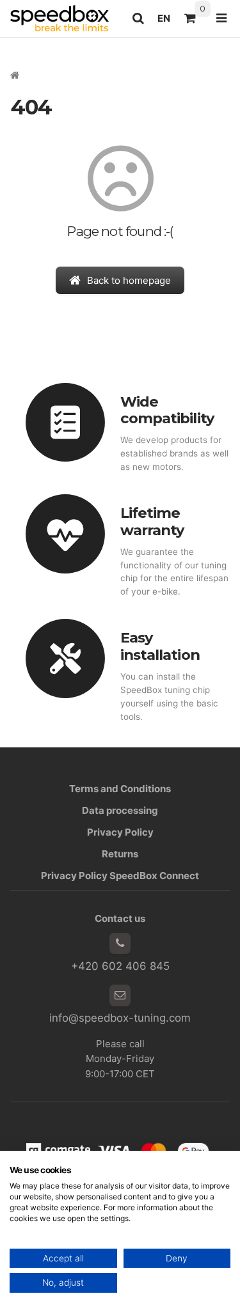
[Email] (120, 995)
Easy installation (160, 646)
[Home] (59, 18)
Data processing (120, 810)
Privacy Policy (120, 832)
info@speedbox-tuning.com (120, 1017)
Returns (120, 854)
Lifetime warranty (152, 521)
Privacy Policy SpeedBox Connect (120, 875)
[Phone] (120, 944)
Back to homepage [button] (129, 280)
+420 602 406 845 (120, 966)
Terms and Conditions (120, 789)
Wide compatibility (167, 410)
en (167, 21)
